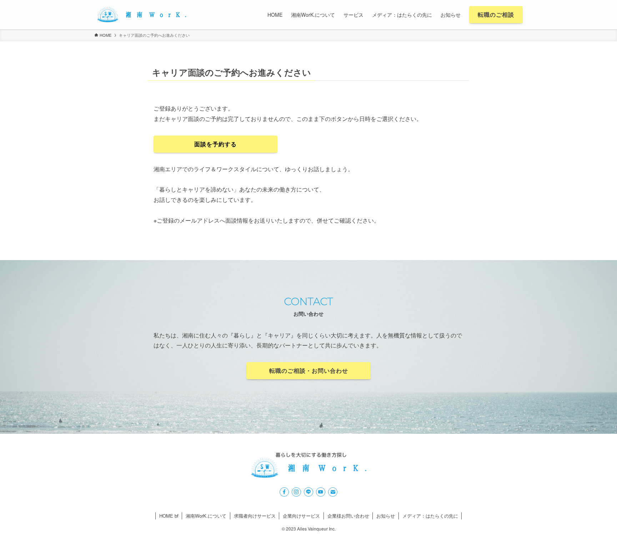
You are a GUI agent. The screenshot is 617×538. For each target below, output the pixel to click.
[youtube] (320, 492)
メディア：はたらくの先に (430, 515)
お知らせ (385, 515)
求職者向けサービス (255, 515)
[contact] (332, 492)
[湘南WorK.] (141, 15)
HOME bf (169, 515)
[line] (308, 492)
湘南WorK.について (206, 515)
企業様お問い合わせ (348, 515)
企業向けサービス (301, 515)
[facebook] (284, 492)
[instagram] (296, 492)
